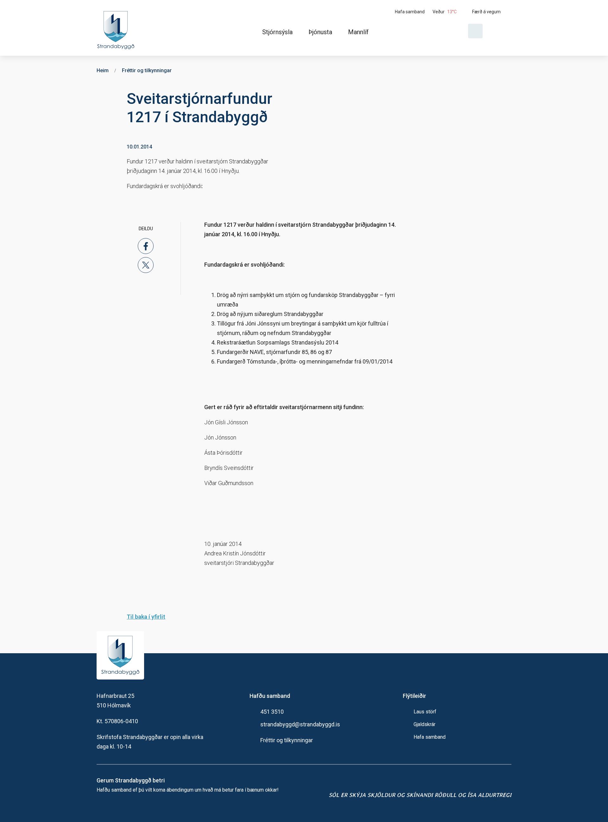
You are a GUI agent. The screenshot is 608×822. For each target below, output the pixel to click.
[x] (146, 265)
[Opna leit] (475, 31)
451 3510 (272, 711)
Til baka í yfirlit (146, 616)
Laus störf (425, 712)
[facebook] (146, 246)
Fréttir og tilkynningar (286, 740)
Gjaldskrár (424, 724)
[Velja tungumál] (499, 31)
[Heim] (117, 28)
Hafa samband (430, 737)
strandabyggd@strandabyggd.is (300, 724)
